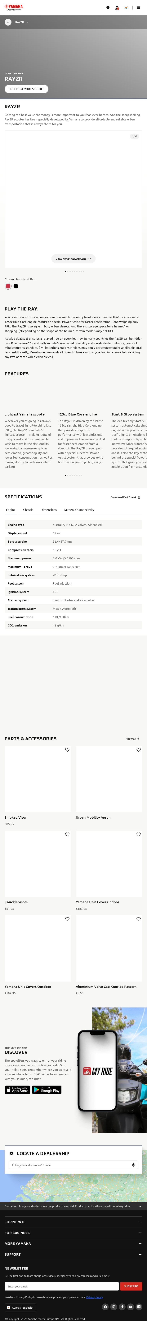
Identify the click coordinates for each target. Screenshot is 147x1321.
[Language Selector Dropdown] (126, 7)
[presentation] (73, 686)
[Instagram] (113, 1306)
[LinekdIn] (139, 1306)
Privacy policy (94, 1297)
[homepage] (14, 7)
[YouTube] (130, 1306)
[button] (138, 7)
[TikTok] (122, 1306)
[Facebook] (105, 1306)
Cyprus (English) (22, 1307)
